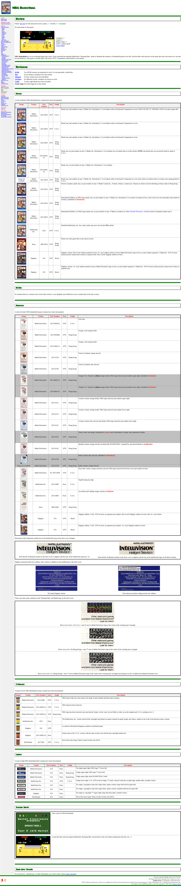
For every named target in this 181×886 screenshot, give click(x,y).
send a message (71, 874)
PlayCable (4, 39)
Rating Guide (4, 20)
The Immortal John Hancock (8, 68)
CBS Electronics (4, 83)
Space (3, 35)
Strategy (3, 37)
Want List (3, 108)
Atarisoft (3, 47)
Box (16, 75)
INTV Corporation (5, 40)
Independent (3, 54)
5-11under (4, 57)
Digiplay (3, 82)
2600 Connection (5, 56)
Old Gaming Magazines (6, 114)
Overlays (18, 79)
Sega (2, 51)
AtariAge (3, 58)
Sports (3, 36)
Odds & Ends (4, 113)
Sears (2, 81)
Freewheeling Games (6, 65)
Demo (2, 53)
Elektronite (4, 64)
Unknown (4, 79)
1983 (3, 38)
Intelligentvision (5, 69)
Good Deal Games (5, 66)
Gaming (3, 31)
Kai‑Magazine (4, 74)
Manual (18, 77)
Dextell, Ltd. (3, 49)
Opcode (3, 76)
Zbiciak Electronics (6, 77)
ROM (17, 72)
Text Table (3, 96)
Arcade (3, 29)
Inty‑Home (4, 73)
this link (22, 24)
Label (17, 81)
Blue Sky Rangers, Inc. (6, 42)
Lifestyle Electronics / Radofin (140, 211)
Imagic (2, 43)
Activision (3, 44)
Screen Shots (60, 46)
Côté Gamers (4, 61)
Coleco (2, 45)
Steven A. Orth (177, 884)
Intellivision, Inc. (4, 80)
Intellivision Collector (6, 71)
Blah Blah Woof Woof (6, 59)
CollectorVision (5, 60)
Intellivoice (4, 32)
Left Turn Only (5, 75)
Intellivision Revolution (7, 72)
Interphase (3, 50)
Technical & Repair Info (6, 112)
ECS (3, 30)
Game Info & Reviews (5, 23)
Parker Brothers (4, 46)
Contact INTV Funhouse (6, 116)
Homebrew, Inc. (5, 67)
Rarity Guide (3, 19)
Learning (3, 34)
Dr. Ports (3, 62)
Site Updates (3, 115)
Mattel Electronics (5, 27)
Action (3, 28)
